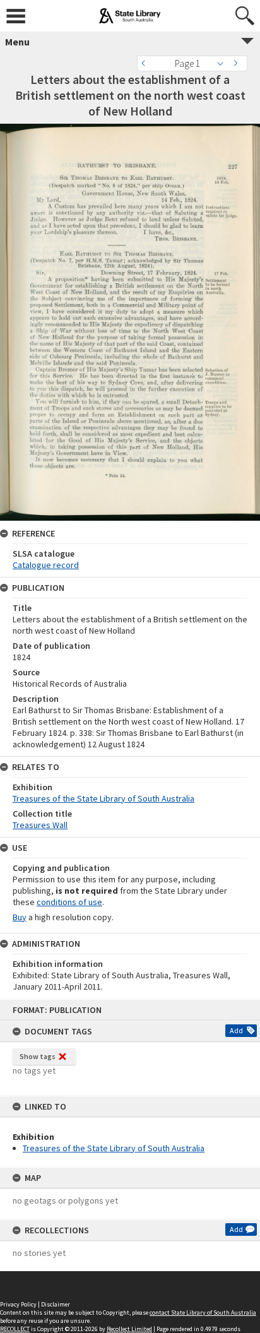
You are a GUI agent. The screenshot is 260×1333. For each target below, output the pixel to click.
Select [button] (223, 63)
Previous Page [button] (146, 63)
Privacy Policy (18, 1304)
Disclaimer (55, 1304)
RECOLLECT (15, 1329)
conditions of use (69, 902)
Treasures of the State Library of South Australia (113, 1148)
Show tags (38, 1056)
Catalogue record (46, 565)
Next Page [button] (238, 63)
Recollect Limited (129, 1329)
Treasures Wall (40, 825)
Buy (20, 917)
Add (236, 1030)
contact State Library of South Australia (203, 1312)
